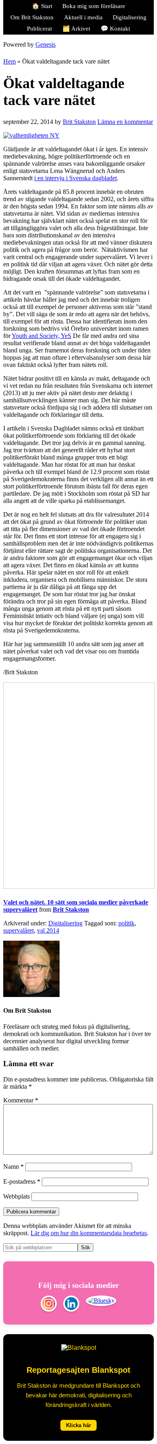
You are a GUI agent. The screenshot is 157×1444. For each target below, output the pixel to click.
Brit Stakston (71, 909)
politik (126, 923)
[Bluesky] (101, 1304)
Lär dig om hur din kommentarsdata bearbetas (89, 1233)
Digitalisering (65, 923)
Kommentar (20, 1100)
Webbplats (16, 1196)
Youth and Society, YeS (41, 335)
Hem (9, 61)
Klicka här (78, 1425)
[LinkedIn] (71, 1304)
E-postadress (21, 1181)
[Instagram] (49, 1304)
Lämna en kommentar (125, 121)
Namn (13, 1166)
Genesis (45, 44)
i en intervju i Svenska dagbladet (75, 178)
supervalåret (18, 930)
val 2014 (48, 930)
